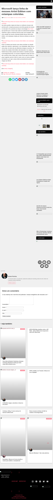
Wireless (18, 74)
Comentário (5, 304)
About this (39, 109)
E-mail (4, 310)
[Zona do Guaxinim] (48, 126)
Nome (4, 307)
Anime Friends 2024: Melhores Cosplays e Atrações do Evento (42, 95)
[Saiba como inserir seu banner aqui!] (40, 126)
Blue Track (30, 29)
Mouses (13, 74)
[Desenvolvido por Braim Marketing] (46, 487)
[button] (10, 79)
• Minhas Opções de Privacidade (18, 498)
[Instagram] (40, 262)
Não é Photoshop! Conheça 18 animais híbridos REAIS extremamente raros (44, 233)
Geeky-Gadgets (8, 68)
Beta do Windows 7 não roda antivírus (39, 453)
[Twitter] (42, 266)
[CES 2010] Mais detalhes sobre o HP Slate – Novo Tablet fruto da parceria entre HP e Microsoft (38, 331)
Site (3, 313)
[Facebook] (44, 262)
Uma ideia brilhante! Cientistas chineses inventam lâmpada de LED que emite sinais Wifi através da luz (13, 363)
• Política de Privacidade (18, 496)
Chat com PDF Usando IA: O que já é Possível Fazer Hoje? (44, 28)
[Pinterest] (49, 262)
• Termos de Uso (19, 495)
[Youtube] (46, 266)
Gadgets (12, 72)
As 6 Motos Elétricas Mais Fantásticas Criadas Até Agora (44, 181)
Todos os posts (12, 282)
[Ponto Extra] (44, 126)
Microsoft (8, 74)
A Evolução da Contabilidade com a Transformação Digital (43, 73)
